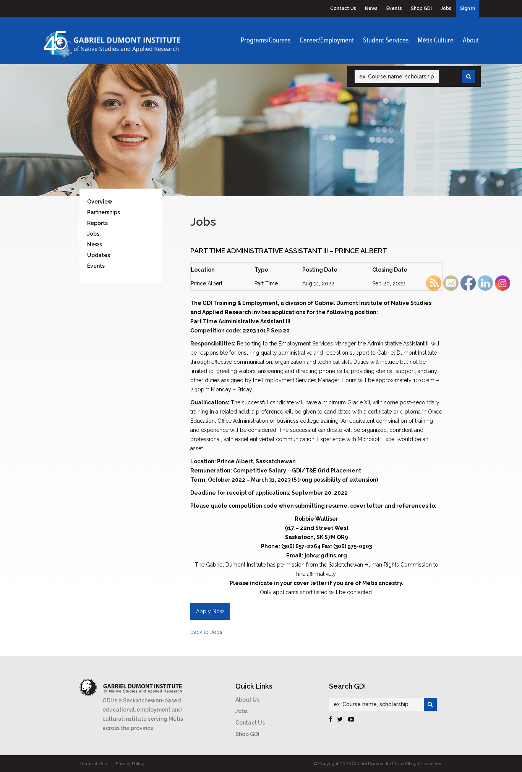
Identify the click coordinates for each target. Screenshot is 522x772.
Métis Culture (436, 40)
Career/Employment (327, 40)
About (471, 40)
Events (394, 8)
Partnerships (103, 212)
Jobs (446, 8)
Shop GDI (421, 8)
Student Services (386, 40)
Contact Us (343, 8)
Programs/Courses (265, 40)
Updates (98, 255)
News (371, 8)
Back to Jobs (206, 632)
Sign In (467, 8)
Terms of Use (93, 763)
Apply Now (210, 611)
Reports (97, 223)
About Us (247, 700)
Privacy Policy (130, 763)
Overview (99, 202)
